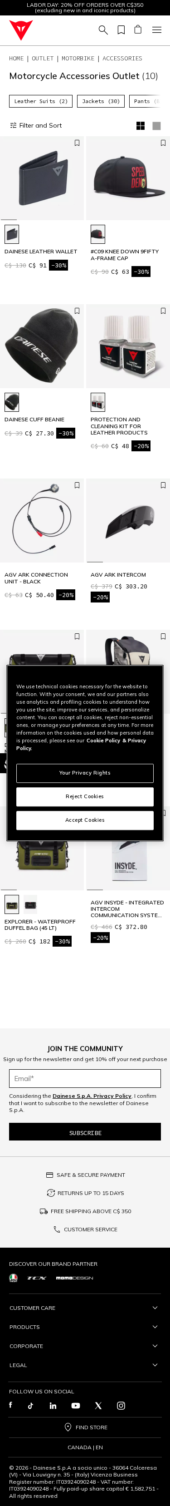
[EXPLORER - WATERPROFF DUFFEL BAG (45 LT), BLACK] (30, 904)
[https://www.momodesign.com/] (74, 1277)
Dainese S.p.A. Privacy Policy (92, 1095)
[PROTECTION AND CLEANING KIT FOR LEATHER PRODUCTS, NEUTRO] (98, 402)
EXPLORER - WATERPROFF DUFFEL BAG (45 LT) (40, 924)
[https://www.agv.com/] (13, 1278)
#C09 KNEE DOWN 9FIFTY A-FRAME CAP (125, 254)
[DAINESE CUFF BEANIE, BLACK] (12, 402)
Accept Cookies (85, 820)
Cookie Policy (103, 740)
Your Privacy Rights (85, 773)
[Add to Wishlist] (77, 143)
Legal (18, 1365)
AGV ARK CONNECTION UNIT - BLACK (36, 578)
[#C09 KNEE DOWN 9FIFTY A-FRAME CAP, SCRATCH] (98, 234)
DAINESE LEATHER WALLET (41, 251)
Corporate (26, 1346)
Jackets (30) (101, 101)
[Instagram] (121, 1405)
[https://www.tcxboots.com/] (37, 1277)
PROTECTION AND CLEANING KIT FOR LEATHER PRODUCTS (119, 426)
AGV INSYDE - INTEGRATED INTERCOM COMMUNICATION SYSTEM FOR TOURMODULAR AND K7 (127, 909)
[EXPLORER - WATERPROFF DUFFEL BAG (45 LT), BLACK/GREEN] (12, 904)
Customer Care (32, 1307)
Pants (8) (148, 101)
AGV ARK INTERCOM (118, 575)
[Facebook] (10, 1405)
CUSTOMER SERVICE (90, 1229)
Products (25, 1326)
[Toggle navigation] (155, 30)
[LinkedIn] (53, 1405)
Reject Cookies (85, 796)
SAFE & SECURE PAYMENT (91, 1174)
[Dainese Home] (21, 30)
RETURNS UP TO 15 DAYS (91, 1193)
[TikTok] (30, 1405)
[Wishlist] (119, 30)
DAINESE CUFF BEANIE (34, 419)
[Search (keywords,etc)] (102, 30)
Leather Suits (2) (41, 101)
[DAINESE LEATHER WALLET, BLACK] (12, 234)
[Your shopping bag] (137, 30)
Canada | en (85, 1447)
